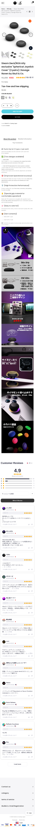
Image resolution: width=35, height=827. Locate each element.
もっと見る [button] (7, 567)
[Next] (31, 35)
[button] (25, 77)
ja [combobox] (29, 463)
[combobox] (32, 494)
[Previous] (4, 35)
